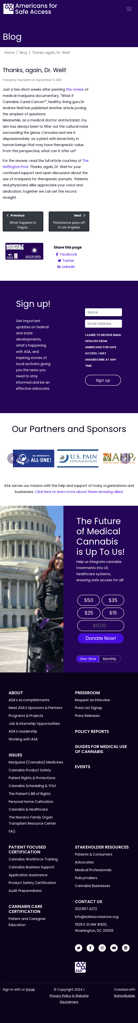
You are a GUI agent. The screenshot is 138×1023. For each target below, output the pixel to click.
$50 (88, 600)
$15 (113, 613)
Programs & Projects (26, 715)
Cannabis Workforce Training (33, 859)
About (16, 693)
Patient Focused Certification (27, 849)
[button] (13, 458)
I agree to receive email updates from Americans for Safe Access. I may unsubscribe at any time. (103, 350)
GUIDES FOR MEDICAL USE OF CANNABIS (101, 749)
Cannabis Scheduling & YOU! (32, 785)
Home (9, 52)
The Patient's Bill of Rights (30, 793)
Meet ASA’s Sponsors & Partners (35, 707)
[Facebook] (90, 948)
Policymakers (86, 878)
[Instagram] (102, 948)
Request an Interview (92, 700)
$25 (88, 613)
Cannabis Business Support (31, 867)
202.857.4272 (86, 908)
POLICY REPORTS (92, 731)
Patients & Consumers (93, 854)
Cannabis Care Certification (25, 909)
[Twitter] (78, 948)
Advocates (84, 862)
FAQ (12, 831)
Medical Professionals (93, 870)
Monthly (109, 658)
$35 (113, 600)
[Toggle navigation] (129, 9)
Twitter (68, 260)
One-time (88, 658)
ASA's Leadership (23, 731)
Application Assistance (28, 875)
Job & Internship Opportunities (34, 723)
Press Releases (87, 715)
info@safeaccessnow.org (96, 916)
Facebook (68, 254)
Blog (23, 52)
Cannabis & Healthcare (28, 809)
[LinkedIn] (126, 948)
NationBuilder (124, 996)
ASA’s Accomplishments (29, 700)
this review (75, 89)
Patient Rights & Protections (32, 778)
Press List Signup (88, 707)
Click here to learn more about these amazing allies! (79, 491)
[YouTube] (114, 948)
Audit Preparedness (25, 890)
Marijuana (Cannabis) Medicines (36, 762)
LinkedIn (68, 266)
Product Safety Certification (32, 882)
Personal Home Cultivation (31, 801)
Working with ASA (23, 739)
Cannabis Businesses (92, 885)
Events (82, 767)
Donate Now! (101, 638)
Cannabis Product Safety (30, 770)
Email (30, 989)
